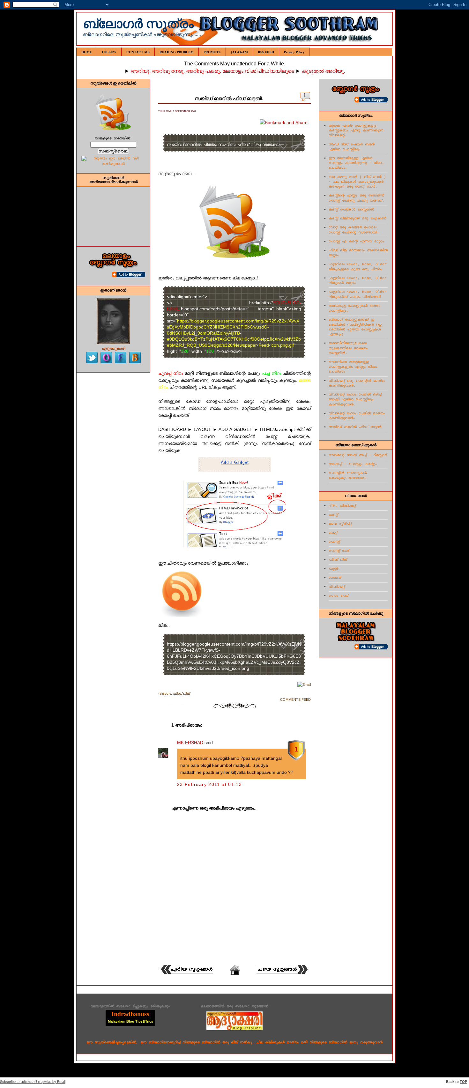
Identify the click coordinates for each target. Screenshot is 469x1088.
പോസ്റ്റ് (334, 542)
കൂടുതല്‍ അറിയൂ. (323, 71)
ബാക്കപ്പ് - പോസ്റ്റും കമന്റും (353, 464)
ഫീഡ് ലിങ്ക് (181, 693)
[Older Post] (283, 974)
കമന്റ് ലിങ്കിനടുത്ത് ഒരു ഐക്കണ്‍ (357, 218)
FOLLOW (109, 52)
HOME (86, 52)
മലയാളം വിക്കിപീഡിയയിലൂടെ (258, 71)
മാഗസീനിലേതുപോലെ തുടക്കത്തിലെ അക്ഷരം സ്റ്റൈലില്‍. (348, 348)
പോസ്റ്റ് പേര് (339, 551)
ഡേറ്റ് (333, 533)
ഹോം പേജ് (338, 596)
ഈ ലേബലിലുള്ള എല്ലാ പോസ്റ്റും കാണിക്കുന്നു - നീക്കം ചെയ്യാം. (356, 163)
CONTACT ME (138, 52)
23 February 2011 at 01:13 (209, 784)
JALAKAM (239, 52)
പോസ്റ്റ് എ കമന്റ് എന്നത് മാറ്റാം (356, 241)
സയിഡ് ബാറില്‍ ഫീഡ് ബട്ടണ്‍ (355, 427)
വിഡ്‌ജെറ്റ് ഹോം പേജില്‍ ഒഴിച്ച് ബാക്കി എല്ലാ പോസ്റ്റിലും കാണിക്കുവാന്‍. (355, 399)
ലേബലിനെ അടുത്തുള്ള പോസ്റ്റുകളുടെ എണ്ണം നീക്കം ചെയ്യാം (353, 367)
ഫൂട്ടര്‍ (334, 569)
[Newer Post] (186, 974)
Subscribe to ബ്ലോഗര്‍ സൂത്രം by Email (32, 1082)
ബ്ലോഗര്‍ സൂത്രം (138, 24)
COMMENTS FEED (295, 699)
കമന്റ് (333, 515)
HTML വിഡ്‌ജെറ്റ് (342, 506)
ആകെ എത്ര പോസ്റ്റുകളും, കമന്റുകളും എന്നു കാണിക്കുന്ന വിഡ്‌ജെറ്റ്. (356, 130)
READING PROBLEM (177, 52)
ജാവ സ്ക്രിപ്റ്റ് (340, 524)
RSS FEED (266, 52)
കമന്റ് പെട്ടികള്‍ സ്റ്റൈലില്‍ (351, 209)
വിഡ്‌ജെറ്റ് (337, 587)
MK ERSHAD (190, 742)
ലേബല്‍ (335, 578)
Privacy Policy (294, 52)
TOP (463, 1082)
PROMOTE (212, 52)
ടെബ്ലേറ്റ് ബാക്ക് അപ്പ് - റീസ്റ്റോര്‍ (358, 455)
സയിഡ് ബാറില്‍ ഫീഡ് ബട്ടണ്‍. (229, 98)
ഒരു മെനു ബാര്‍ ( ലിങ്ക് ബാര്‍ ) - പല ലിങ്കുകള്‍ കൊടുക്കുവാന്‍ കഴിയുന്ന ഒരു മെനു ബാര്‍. (357, 182)
